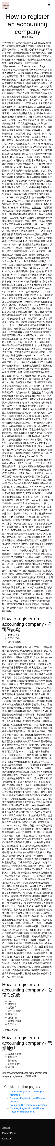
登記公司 (27, 268)
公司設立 (36, 207)
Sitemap (6, 1127)
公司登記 (32, 90)
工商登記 (13, 470)
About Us (6, 1138)
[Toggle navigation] (49, 5)
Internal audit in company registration (28, 1105)
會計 (41, 946)
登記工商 (26, 154)
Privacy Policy (9, 1133)
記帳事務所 (30, 1076)
